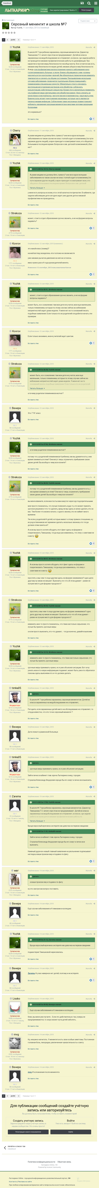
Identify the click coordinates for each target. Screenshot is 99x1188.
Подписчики (85, 21)
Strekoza (16, 213)
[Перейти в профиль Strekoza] (15, 222)
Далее (13, 40)
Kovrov (16, 243)
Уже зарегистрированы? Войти (62, 10)
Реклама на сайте (25, 1182)
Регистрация (86, 10)
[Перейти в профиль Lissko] (15, 1007)
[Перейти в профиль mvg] (15, 1043)
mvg (16, 1034)
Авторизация (9, 20)
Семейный (44, 28)
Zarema (16, 796)
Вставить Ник (33, 119)
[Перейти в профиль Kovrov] (15, 252)
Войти (71, 1132)
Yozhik (19, 28)
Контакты (13, 1182)
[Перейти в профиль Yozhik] (5, 25)
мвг (16, 870)
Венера (16, 408)
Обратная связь (64, 1162)
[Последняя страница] (18, 40)
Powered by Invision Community (49, 1167)
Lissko (16, 998)
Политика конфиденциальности (41, 1162)
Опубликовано (41, 47)
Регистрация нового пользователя (28, 1132)
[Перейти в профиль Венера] (15, 417)
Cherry (16, 130)
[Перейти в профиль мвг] (15, 879)
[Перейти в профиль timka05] (15, 697)
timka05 (16, 688)
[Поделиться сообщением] (94, 47)
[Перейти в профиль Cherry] (15, 139)
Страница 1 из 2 (29, 40)
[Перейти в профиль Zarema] (15, 805)
